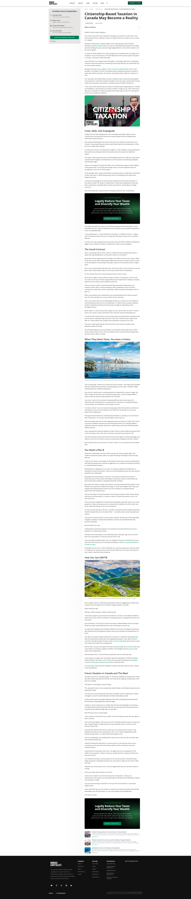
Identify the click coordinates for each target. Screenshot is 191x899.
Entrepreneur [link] (95, 874)
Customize (144, 890)
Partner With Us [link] (81, 871)
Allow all (144, 885)
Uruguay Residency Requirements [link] (111, 867)
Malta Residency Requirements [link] (110, 873)
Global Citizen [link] (98, 9)
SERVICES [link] (80, 3)
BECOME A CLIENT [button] (135, 3)
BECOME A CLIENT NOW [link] (111, 197)
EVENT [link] (102, 3)
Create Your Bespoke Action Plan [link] (64, 37)
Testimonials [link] (81, 866)
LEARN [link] (88, 3)
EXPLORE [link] (95, 3)
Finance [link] (94, 866)
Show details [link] (57, 894)
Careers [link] (79, 869)
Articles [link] (91, 9)
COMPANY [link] (72, 3)
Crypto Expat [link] (95, 863)
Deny (144, 895)
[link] (43, 896)
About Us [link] (80, 863)
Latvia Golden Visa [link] (111, 863)
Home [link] (86, 9)
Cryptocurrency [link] (95, 877)
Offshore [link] (94, 869)
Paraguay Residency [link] (111, 870)
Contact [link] (79, 874)
